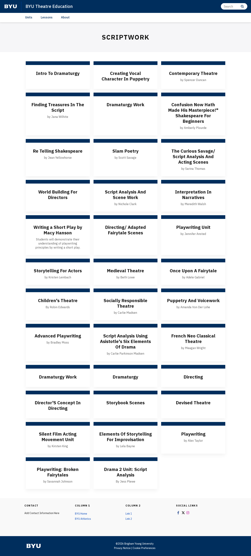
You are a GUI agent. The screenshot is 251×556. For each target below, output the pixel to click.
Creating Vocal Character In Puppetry (125, 76)
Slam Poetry (125, 151)
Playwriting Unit (193, 227)
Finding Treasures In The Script (57, 107)
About (65, 17)
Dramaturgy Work (125, 105)
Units (28, 17)
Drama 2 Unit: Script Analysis (125, 472)
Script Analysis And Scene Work (125, 194)
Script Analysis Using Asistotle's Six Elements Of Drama (125, 341)
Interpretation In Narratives (193, 194)
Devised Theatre (193, 403)
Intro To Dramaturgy (58, 73)
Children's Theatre (58, 300)
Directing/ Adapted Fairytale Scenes (125, 230)
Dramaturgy (125, 377)
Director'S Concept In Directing (58, 405)
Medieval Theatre (125, 271)
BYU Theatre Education (49, 6)
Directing (193, 377)
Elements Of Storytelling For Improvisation (125, 436)
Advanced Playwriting (58, 336)
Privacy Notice (122, 548)
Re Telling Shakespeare (58, 151)
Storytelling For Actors (58, 271)
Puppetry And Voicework (193, 300)
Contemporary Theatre (193, 73)
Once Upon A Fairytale (193, 271)
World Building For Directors (57, 194)
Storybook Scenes (125, 403)
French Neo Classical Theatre (193, 338)
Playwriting (193, 434)
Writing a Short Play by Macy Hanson (57, 230)
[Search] (242, 6)
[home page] (10, 6)
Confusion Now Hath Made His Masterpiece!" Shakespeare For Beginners (193, 113)
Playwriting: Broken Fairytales (58, 472)
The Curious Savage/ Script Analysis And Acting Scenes (193, 156)
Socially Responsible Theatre (125, 303)
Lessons (47, 17)
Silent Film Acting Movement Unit (57, 436)
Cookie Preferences (144, 548)
